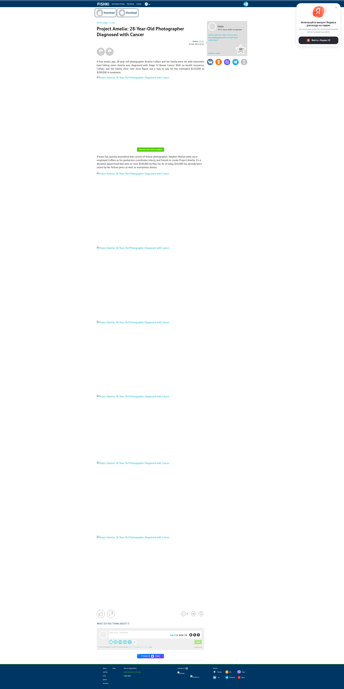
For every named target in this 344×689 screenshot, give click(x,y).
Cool (139, 4)
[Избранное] (201, 613)
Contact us (181, 668)
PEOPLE (130, 4)
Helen (221, 26)
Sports (105, 680)
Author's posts (214, 53)
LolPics (105, 672)
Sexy (114, 668)
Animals (105, 683)
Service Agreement (130, 668)
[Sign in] (245, 4)
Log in (173, 635)
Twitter (219, 672)
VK (219, 677)
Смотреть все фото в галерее (150, 150)
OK (230, 672)
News (105, 668)
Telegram (232, 677)
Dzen (243, 677)
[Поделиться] (193, 613)
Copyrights (127, 676)
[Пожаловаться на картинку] (129, 142)
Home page (102, 22)
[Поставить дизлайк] (111, 614)
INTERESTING (118, 4)
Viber (243, 672)
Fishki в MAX (150, 656)
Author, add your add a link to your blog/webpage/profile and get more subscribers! (223, 37)
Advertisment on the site (132, 672)
